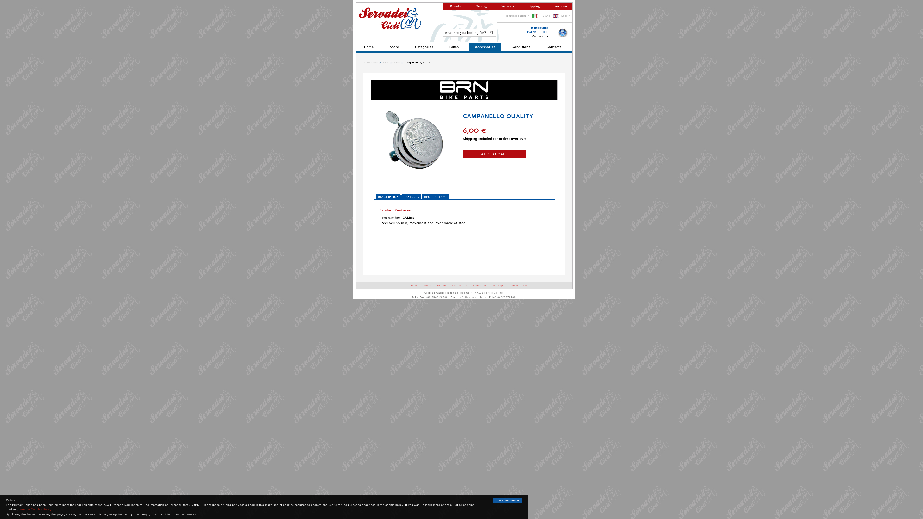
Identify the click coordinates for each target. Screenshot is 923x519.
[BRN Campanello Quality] (416, 169)
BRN (385, 62)
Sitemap (497, 285)
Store (427, 285)
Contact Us (459, 285)
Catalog (481, 6)
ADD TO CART (494, 154)
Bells (396, 62)
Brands (455, 6)
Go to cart (540, 36)
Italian (544, 16)
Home (414, 285)
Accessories (371, 62)
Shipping (533, 6)
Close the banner (507, 500)
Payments (507, 6)
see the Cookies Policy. (36, 509)
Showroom (559, 6)
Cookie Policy (518, 285)
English (565, 16)
